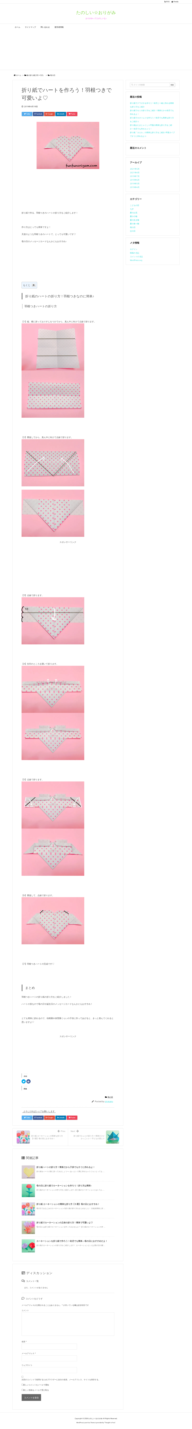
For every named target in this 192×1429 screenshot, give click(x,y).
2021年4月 (134, 172)
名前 (24, 1341)
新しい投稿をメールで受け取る (36, 1390)
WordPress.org (136, 260)
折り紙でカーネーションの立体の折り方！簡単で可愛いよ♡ (64, 1222)
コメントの (136, 256)
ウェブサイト (27, 1365)
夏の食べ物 (134, 223)
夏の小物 (133, 216)
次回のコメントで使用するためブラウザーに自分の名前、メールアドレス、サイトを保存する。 (61, 1379)
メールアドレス (29, 1353)
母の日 (52, 75)
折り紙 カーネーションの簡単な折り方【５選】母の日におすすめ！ (68, 1204)
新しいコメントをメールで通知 (36, 1385)
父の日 (132, 231)
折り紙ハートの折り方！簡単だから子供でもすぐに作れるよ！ (65, 1167)
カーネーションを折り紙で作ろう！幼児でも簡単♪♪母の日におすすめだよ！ (71, 1241)
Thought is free (110, 1423)
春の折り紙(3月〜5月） (36, 75)
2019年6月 (134, 180)
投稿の (134, 253)
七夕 (132, 209)
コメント (25, 1310)
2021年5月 (134, 169)
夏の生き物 (134, 220)
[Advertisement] (96, 50)
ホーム (18, 75)
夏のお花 (133, 212)
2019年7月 (134, 176)
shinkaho (109, 1101)
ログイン (133, 249)
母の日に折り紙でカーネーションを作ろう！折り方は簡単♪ (64, 1185)
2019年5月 (134, 183)
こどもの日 (134, 205)
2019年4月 (134, 187)
